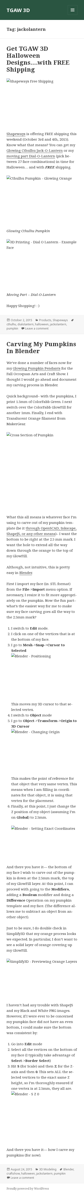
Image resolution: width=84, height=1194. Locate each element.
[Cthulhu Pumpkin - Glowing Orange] (42, 198)
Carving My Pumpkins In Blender (41, 347)
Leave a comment (37, 328)
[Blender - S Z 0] (44, 1116)
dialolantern (26, 324)
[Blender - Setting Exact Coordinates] (44, 842)
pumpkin (12, 328)
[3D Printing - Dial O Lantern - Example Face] (42, 262)
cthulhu (11, 324)
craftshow (13, 1173)
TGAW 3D (18, 9)
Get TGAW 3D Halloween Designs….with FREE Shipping (38, 58)
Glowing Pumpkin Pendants (36, 368)
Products (45, 320)
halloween (42, 324)
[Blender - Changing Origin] (44, 749)
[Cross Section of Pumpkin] (42, 470)
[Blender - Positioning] (44, 674)
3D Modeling (47, 1169)
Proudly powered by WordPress (28, 1189)
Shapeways (16, 133)
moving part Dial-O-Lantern (31, 156)
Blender (25, 572)
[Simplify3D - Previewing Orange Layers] (42, 978)
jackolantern (58, 324)
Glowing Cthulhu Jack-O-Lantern (35, 150)
